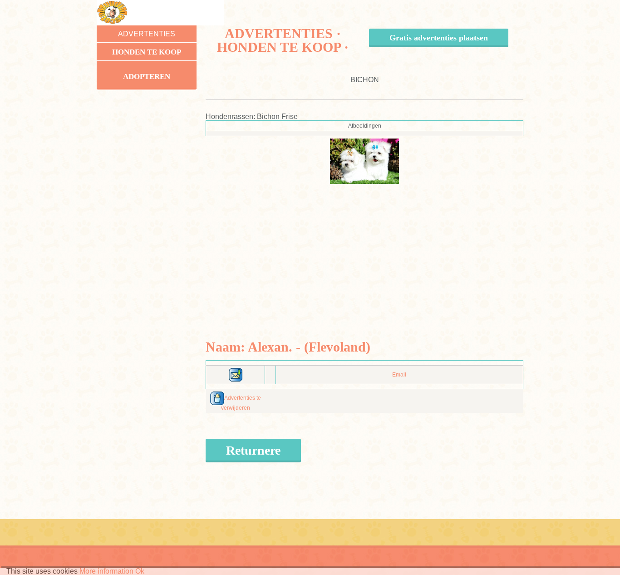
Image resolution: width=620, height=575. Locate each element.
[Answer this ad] (235, 374)
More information (106, 571)
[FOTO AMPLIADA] (364, 161)
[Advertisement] (364, 247)
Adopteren (146, 76)
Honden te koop (146, 52)
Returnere (253, 450)
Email (399, 375)
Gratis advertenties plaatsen (438, 37)
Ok (139, 571)
